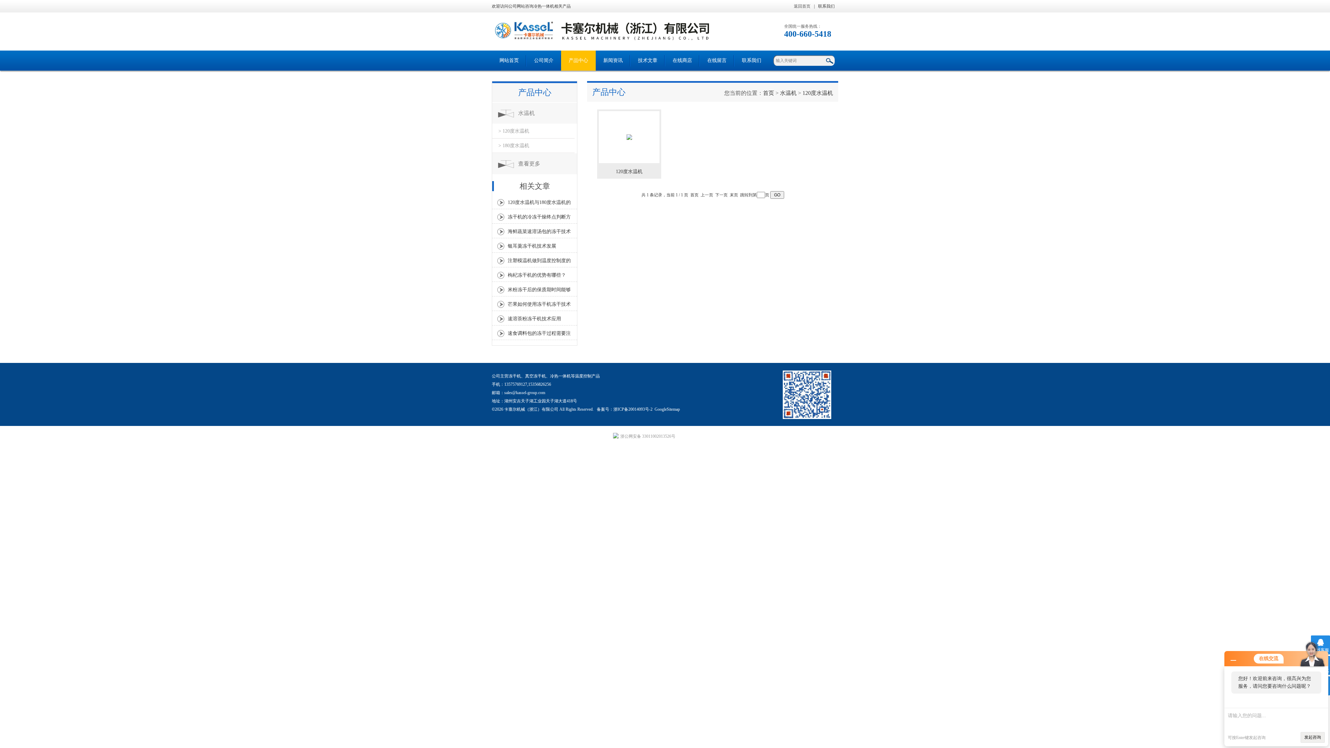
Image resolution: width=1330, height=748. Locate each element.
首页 (768, 93)
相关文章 (535, 186)
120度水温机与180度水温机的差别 (539, 204)
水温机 (526, 113)
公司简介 (543, 60)
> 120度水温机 (513, 131)
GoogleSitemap (667, 409)
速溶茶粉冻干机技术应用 (534, 318)
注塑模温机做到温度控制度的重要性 (539, 262)
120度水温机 (818, 93)
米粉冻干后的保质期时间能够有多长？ (539, 291)
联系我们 (826, 6)
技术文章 (647, 60)
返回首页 (802, 6)
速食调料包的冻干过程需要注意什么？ (539, 335)
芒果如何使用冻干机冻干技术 (539, 304)
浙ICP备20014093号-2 (633, 409)
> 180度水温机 (513, 145)
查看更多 (529, 164)
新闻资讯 (613, 60)
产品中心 (578, 60)
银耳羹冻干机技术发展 (532, 246)
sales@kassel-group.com (524, 392)
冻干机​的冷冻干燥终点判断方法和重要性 (539, 218)
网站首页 (509, 60)
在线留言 (717, 60)
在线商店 (682, 60)
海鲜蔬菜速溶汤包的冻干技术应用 (539, 233)
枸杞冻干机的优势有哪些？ (537, 275)
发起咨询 (1312, 737)
